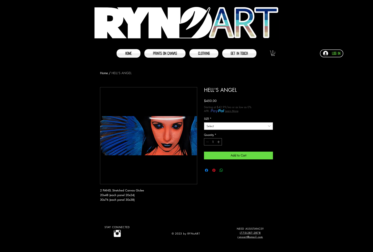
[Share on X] (228, 170)
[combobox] (238, 126)
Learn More (231, 111)
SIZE (207, 119)
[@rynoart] (117, 233)
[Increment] (218, 141)
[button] (273, 53)
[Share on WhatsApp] (221, 170)
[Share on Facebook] (206, 170)
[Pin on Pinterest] (214, 170)
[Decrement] (207, 141)
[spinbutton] (212, 141)
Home (104, 73)
